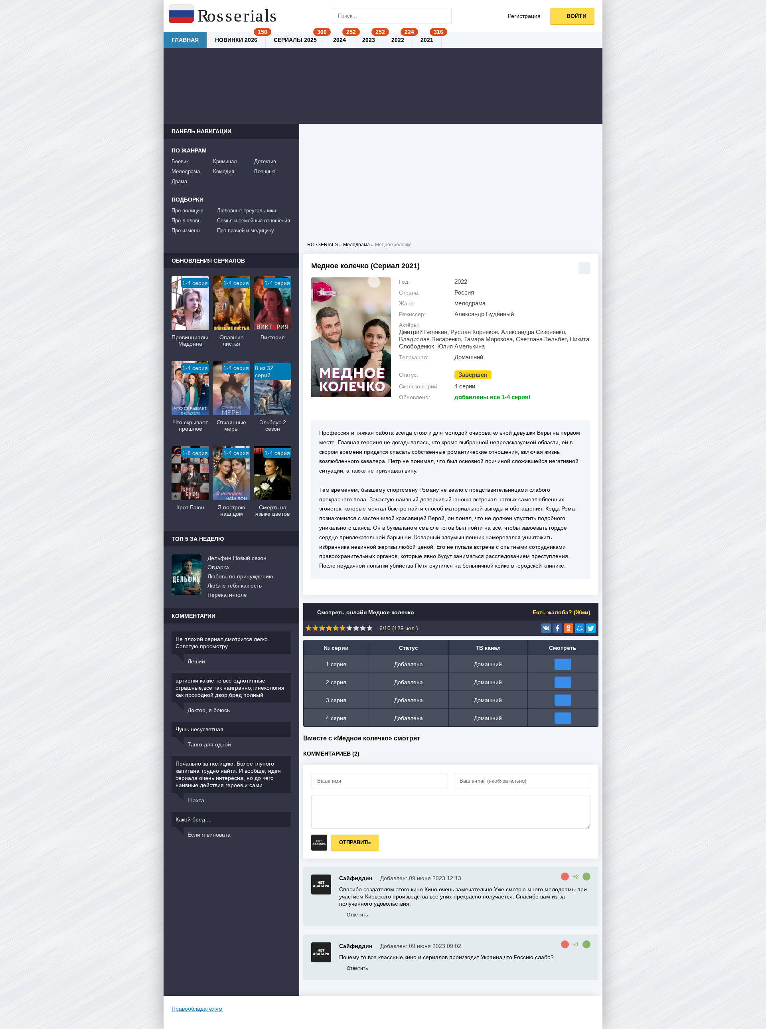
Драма (179, 181)
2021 (427, 40)
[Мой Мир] (579, 628)
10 (369, 628)
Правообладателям (197, 1008)
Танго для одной (209, 744)
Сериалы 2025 (295, 40)
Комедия (223, 171)
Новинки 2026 (236, 40)
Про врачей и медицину (245, 231)
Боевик (180, 161)
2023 (368, 40)
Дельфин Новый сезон (237, 558)
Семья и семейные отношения (253, 221)
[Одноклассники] (568, 628)
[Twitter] (591, 628)
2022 (397, 40)
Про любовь (186, 221)
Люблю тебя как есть (234, 585)
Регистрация (524, 16)
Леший (196, 661)
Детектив (265, 161)
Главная (185, 40)
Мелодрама (186, 171)
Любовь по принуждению (240, 576)
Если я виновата (209, 834)
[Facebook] (557, 628)
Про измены (186, 231)
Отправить (355, 842)
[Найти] (444, 16)
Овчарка (218, 567)
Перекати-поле (227, 595)
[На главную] (223, 16)
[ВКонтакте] (546, 628)
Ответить (357, 915)
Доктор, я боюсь (209, 710)
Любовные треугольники (246, 211)
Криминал (225, 161)
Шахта (196, 800)
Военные (264, 171)
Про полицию (187, 211)
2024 (339, 40)
